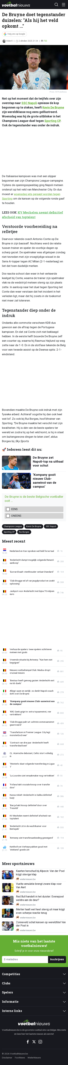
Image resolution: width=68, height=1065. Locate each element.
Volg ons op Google (16, 34)
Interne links (12, 1011)
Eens (14, 509)
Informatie (10, 1001)
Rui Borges (24, 532)
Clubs (6, 983)
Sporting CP (52, 121)
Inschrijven (57, 959)
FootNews (20, 1057)
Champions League (13, 526)
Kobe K (9, 41)
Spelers (7, 992)
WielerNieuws (34, 1057)
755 (45, 41)
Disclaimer (7, 1057)
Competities (11, 974)
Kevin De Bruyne (53, 107)
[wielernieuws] (34, 1022)
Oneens (16, 515)
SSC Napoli (29, 103)
